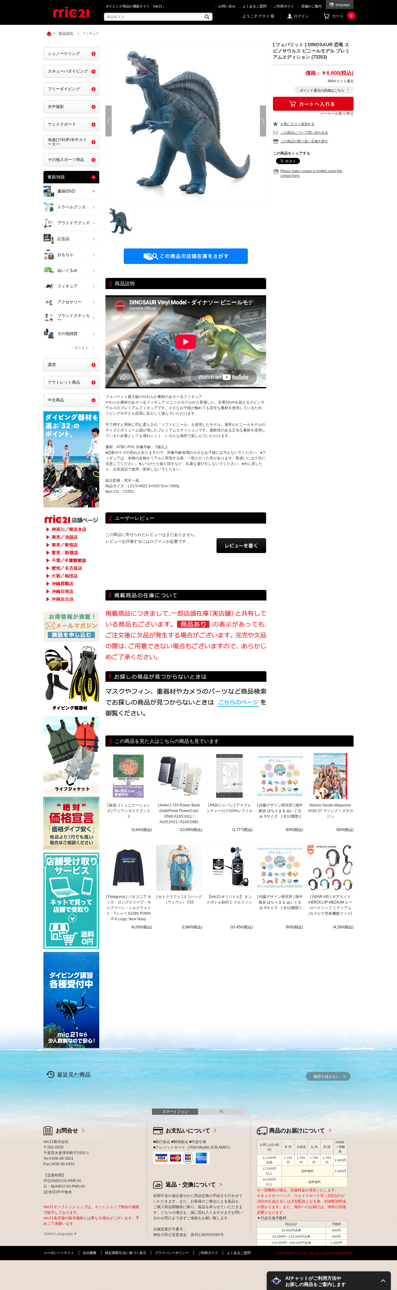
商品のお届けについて (297, 1130)
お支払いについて (188, 1130)
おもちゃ (65, 254)
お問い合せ (226, 6)
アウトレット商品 (64, 382)
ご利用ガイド (284, 6)
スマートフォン (175, 1111)
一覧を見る (79, 348)
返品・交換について (191, 1184)
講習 (52, 364)
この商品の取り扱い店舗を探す (304, 141)
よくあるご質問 (254, 6)
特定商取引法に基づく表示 (125, 1253)
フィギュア (67, 286)
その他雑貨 (67, 333)
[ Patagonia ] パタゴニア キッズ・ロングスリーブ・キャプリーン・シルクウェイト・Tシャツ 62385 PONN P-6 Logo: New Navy (128, 908)
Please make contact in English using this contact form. (311, 173)
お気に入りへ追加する (297, 124)
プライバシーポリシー (172, 1253)
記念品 (63, 238)
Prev (108, 120)
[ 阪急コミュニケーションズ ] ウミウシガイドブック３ (128, 811)
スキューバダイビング (68, 71)
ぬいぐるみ (67, 270)
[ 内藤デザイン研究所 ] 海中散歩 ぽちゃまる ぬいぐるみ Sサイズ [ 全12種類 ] (280, 811)
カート (342, 16)
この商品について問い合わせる (304, 132)
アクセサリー (69, 302)
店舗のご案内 (311, 6)
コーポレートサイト (58, 1253)
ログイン (301, 16)
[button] (329, 1280)
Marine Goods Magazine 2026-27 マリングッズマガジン (330, 811)
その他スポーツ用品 (66, 159)
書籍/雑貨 (56, 177)
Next (263, 120)
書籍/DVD (66, 191)
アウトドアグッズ (73, 223)
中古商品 (56, 400)
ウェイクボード (62, 124)
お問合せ (67, 1130)
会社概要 (89, 1253)
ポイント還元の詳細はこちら (322, 90)
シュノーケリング (64, 53)
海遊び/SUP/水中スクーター (67, 141)
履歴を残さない (327, 1076)
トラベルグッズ (71, 207)
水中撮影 (56, 106)
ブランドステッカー (73, 317)
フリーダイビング (64, 89)
